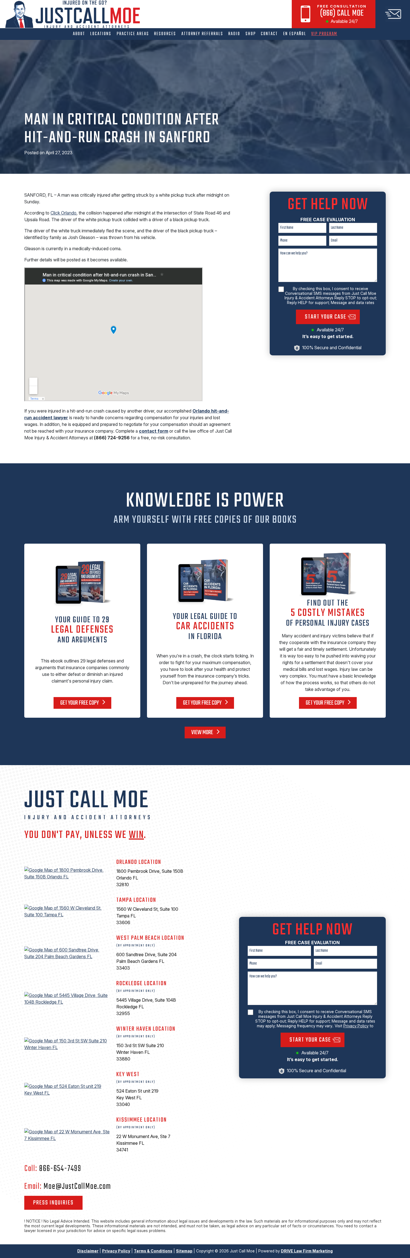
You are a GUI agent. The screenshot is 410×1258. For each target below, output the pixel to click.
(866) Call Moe (342, 13)
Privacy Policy (355, 1025)
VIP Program (324, 33)
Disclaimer (87, 1251)
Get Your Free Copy (80, 703)
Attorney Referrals (202, 33)
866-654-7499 (60, 1168)
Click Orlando (63, 213)
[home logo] (74, 14)
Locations (100, 33)
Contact (269, 33)
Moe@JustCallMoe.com (77, 1186)
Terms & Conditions (153, 1251)
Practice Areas (133, 33)
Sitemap (184, 1251)
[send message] (392, 14)
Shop (250, 33)
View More (202, 732)
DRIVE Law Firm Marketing (307, 1251)
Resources (165, 33)
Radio (234, 33)
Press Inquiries (53, 1203)
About (79, 33)
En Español (294, 33)
